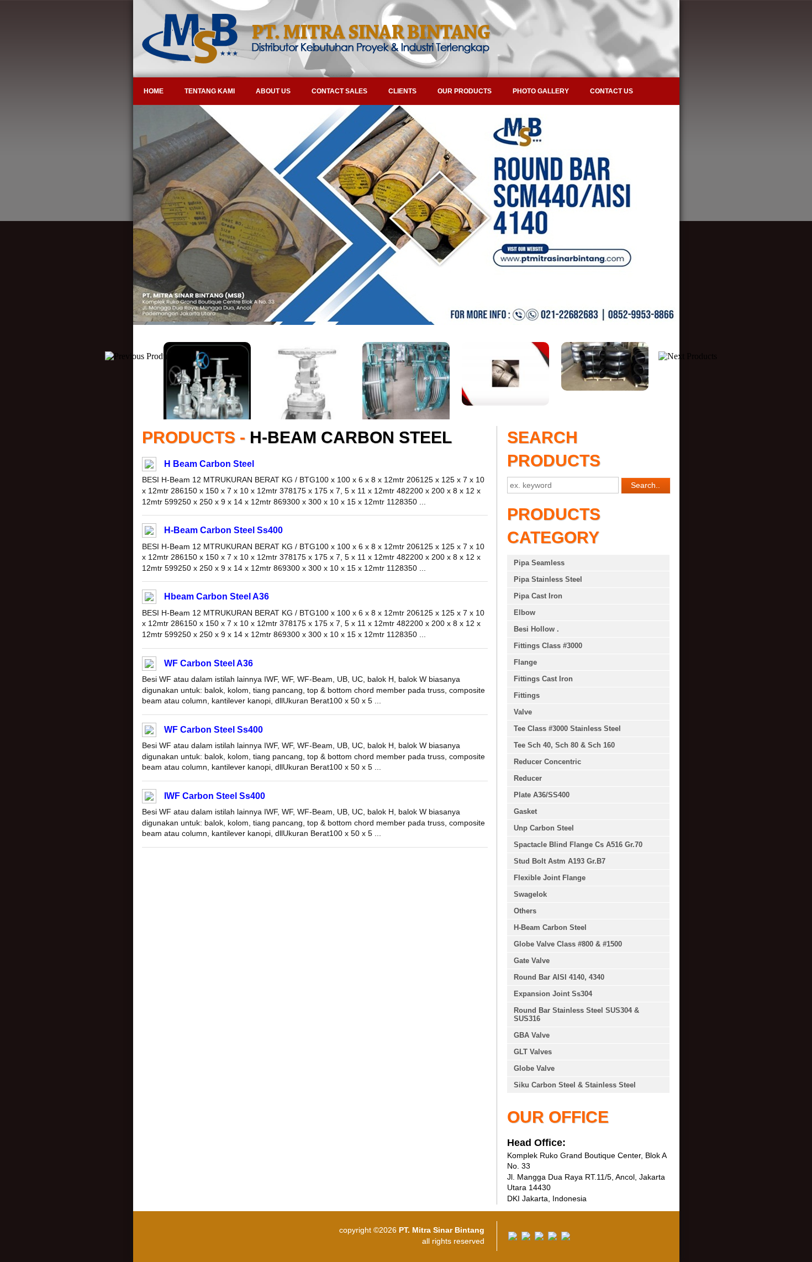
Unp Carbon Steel (544, 828)
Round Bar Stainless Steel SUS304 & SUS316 (576, 1014)
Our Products (464, 91)
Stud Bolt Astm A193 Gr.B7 (559, 861)
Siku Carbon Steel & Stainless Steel (575, 1085)
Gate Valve (532, 960)
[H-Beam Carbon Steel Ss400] (149, 532)
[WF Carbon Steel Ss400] (149, 731)
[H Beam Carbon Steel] (149, 465)
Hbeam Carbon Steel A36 (216, 596)
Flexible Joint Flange (550, 878)
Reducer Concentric (547, 762)
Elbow (524, 612)
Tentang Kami (209, 91)
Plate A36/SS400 (542, 795)
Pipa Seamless (539, 563)
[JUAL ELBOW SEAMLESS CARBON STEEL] (505, 387)
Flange (525, 662)
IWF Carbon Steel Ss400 (214, 796)
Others (525, 911)
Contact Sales (339, 91)
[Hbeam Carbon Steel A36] (149, 598)
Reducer (528, 778)
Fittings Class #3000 (548, 645)
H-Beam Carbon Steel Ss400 (223, 530)
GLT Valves (533, 1052)
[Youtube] (552, 1237)
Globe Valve (534, 1068)
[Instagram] (565, 1237)
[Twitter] (525, 1237)
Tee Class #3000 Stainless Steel (567, 728)
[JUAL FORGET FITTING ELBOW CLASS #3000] (406, 402)
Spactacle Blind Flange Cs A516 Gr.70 (578, 844)
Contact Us (611, 91)
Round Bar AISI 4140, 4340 (559, 977)
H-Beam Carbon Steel (550, 927)
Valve (523, 712)
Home (154, 91)
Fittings (527, 695)
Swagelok (530, 894)
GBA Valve (532, 1035)
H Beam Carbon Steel (209, 464)
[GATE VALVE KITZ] (604, 402)
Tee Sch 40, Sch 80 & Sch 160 (564, 745)
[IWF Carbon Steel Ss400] (149, 797)
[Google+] (539, 1237)
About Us (273, 91)
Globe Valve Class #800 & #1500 (568, 944)
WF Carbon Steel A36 (208, 663)
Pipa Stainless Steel (548, 579)
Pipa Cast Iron (538, 596)
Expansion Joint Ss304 (553, 994)
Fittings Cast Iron (543, 679)
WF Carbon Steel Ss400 (213, 729)
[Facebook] (512, 1237)
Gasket (525, 811)
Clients (402, 91)
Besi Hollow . (536, 629)
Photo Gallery (541, 91)
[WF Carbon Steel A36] (149, 665)
